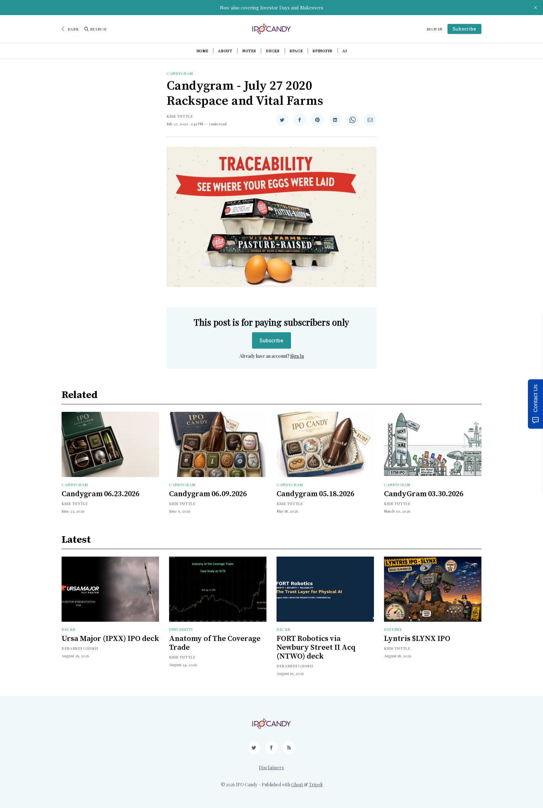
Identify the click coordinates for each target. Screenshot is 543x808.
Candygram (180, 73)
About (225, 50)
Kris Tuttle (180, 116)
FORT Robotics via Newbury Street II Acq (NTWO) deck (316, 647)
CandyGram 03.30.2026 (423, 494)
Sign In (434, 28)
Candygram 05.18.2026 (315, 494)
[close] (535, 8)
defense (393, 629)
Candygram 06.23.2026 (100, 494)
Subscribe (464, 28)
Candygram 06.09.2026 (208, 494)
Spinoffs (322, 50)
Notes (249, 50)
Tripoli (315, 785)
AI (345, 50)
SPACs (296, 50)
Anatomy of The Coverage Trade (215, 643)
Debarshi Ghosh (80, 648)
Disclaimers (271, 768)
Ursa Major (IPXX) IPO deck (110, 638)
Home (202, 50)
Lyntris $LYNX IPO (417, 638)
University (181, 629)
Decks (273, 50)
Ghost (297, 785)
